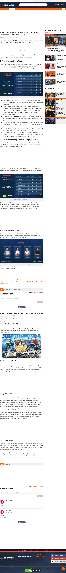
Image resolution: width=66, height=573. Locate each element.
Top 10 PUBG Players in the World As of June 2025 (60, 101)
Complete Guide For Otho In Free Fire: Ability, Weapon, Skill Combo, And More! (18, 50)
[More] (41, 9)
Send (40, 302)
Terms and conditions (41, 556)
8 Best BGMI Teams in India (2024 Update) (60, 120)
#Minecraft (5, 1)
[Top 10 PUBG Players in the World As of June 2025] (50, 102)
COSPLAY (31, 9)
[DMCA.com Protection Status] (33, 571)
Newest (35, 292)
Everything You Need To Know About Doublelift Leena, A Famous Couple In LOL (61, 57)
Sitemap (38, 558)
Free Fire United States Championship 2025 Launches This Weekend (60, 107)
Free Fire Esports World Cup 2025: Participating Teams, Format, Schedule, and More (60, 95)
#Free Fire (14, 1)
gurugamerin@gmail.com (24, 557)
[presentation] (4, 289)
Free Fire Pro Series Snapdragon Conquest (21, 54)
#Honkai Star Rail (29, 1)
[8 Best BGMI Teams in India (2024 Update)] (50, 121)
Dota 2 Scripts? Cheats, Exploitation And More (60, 81)
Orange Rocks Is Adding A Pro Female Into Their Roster (61, 73)
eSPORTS (12, 9)
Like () (3, 507)
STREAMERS (24, 9)
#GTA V (9, 1)
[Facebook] (56, 4)
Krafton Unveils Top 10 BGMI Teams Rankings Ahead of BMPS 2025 (60, 114)
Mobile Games (14, 318)
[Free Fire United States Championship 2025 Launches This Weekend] (50, 108)
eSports (17, 37)
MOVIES (37, 9)
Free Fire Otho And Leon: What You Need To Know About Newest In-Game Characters (19, 48)
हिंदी (63, 9)
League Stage (19, 143)
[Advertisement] (21, 21)
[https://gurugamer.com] (7, 557)
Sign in (64, 4)
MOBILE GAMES (15, 550)
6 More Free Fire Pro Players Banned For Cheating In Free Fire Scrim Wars (61, 65)
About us (38, 554)
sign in (6, 298)
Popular (41, 292)
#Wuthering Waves (21, 1)
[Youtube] (58, 4)
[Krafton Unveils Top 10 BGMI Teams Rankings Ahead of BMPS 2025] (50, 114)
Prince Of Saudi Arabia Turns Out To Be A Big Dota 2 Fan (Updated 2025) (55, 50)
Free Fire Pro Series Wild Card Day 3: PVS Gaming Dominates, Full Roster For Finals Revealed (21, 46)
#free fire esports (15, 289)
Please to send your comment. (10, 298)
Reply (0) (7, 507)
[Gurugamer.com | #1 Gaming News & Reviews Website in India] (7, 5)
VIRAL (17, 9)
